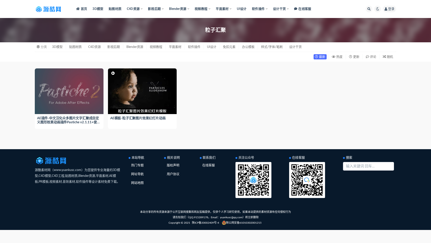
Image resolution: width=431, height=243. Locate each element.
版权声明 (173, 165)
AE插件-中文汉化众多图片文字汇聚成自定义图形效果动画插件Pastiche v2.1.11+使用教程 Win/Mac (68, 122)
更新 (355, 56)
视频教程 (156, 47)
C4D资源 (94, 47)
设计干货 (295, 47)
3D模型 (97, 9)
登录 (391, 9)
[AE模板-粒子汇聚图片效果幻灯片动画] (142, 91)
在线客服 (304, 9)
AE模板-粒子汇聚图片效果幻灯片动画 (137, 118)
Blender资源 (134, 47)
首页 (84, 9)
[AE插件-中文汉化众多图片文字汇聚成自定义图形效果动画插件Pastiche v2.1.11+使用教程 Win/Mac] (69, 91)
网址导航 (137, 174)
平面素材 (175, 47)
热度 (339, 56)
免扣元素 (229, 47)
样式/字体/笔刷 (272, 47)
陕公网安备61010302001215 (244, 222)
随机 (389, 56)
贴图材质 (115, 9)
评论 (372, 56)
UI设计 (241, 9)
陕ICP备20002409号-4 (205, 222)
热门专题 (137, 165)
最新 (321, 56)
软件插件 (194, 47)
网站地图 (137, 182)
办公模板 (248, 47)
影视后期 (113, 47)
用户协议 (173, 174)
